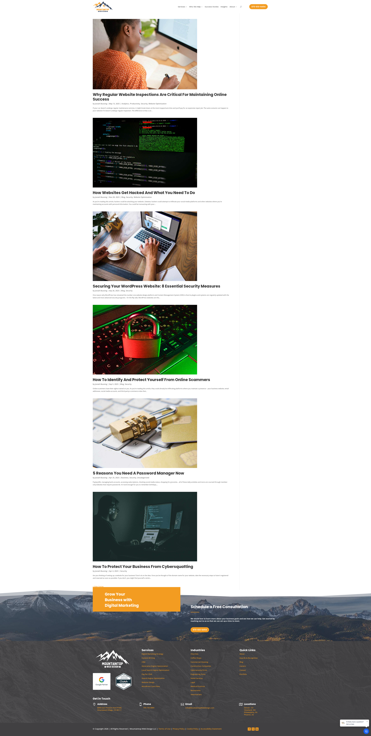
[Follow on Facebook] (249, 729)
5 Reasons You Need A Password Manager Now (138, 473)
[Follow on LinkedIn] (257, 729)
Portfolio (243, 674)
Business (124, 477)
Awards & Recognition (249, 658)
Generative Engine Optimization (155, 666)
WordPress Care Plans (151, 686)
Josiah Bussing (101, 103)
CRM (143, 662)
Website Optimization (157, 103)
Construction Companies (201, 666)
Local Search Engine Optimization (155, 670)
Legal (193, 682)
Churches (194, 654)
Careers (243, 666)
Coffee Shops (196, 658)
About (232, 7)
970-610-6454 (258, 6)
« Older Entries (98, 586)
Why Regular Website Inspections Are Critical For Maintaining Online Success (160, 97)
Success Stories (212, 7)
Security (144, 103)
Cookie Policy (193, 729)
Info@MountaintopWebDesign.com (199, 708)
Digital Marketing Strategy (152, 654)
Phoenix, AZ (249, 714)
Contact (243, 670)
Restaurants (196, 690)
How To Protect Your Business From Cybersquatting (143, 566)
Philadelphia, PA (250, 712)
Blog (123, 197)
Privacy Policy (179, 729)
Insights (224, 7)
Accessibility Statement (211, 729)
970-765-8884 (148, 708)
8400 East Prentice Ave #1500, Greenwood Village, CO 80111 (109, 709)
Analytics (125, 103)
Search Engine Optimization (153, 678)
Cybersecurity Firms (199, 670)
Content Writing (148, 658)
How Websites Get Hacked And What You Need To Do (144, 192)
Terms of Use (165, 729)
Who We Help (195, 7)
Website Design (148, 682)
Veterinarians (196, 694)
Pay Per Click (147, 674)
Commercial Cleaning (199, 662)
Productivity (135, 103)
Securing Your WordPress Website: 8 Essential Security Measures (156, 286)
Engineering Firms (198, 674)
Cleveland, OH (250, 710)
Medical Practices (198, 686)
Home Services (197, 678)
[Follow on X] (253, 729)
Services (181, 7)
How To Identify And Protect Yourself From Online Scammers (151, 379)
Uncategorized (143, 477)
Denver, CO (248, 708)
